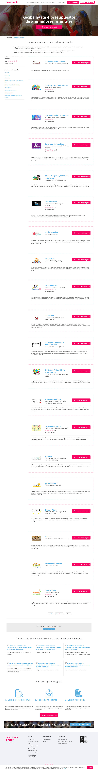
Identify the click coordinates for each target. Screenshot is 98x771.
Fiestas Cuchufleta (53, 426)
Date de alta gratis (49, 629)
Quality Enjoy (50, 590)
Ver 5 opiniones (49, 291)
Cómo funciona (31, 739)
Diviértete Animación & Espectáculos (55, 371)
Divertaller (49, 315)
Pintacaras (7, 75)
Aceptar (90, 767)
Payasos (7, 72)
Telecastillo (50, 259)
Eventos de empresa (33, 746)
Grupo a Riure (51, 510)
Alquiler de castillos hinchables (12, 85)
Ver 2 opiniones (49, 121)
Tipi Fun (48, 537)
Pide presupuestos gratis (49, 27)
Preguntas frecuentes (33, 741)
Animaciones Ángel (53, 399)
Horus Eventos (51, 202)
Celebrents (9, 37)
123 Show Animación (53, 563)
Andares (48, 456)
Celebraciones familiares (34, 753)
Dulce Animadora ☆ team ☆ (57, 115)
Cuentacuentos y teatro (10, 90)
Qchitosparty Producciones (56, 85)
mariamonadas (51, 232)
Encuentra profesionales (33, 2)
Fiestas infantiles (32, 748)
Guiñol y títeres (8, 87)
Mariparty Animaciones (55, 62)
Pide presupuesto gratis (49, 715)
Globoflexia (7, 78)
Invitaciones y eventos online (48, 2)
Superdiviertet (51, 285)
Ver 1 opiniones (49, 91)
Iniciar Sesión (61, 2)
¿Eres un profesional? (87, 2)
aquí (65, 768)
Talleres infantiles (9, 93)
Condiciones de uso (62, 739)
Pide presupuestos (73, 2)
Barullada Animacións (54, 144)
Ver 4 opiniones (49, 152)
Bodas (29, 743)
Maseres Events (51, 483)
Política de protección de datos (65, 741)
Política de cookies (62, 743)
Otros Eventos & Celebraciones (32, 755)
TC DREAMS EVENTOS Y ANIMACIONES (54, 343)
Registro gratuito (47, 739)
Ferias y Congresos (32, 750)
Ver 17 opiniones (50, 432)
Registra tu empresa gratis (80, 724)
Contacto (45, 741)
